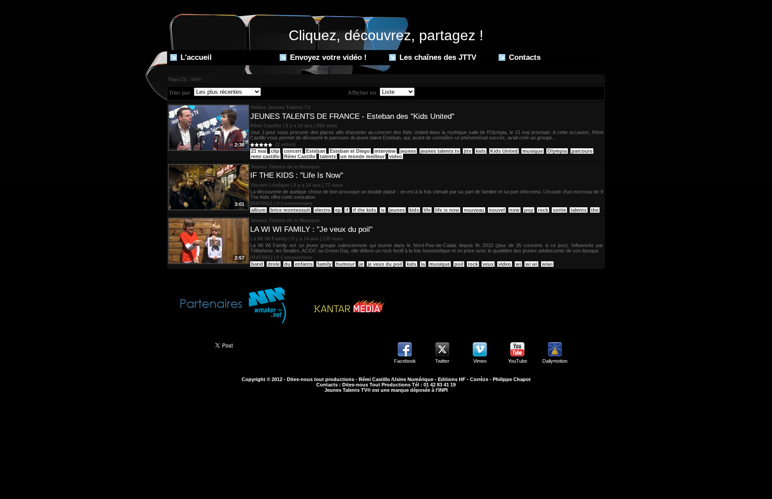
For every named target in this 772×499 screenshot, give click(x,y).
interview (385, 151)
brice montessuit (290, 210)
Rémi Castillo (299, 156)
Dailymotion (554, 361)
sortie (559, 210)
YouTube (517, 361)
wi (518, 264)
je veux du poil (385, 264)
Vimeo (480, 361)
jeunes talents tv (439, 151)
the (595, 210)
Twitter (442, 361)
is (383, 210)
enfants (304, 264)
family (324, 264)
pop (528, 210)
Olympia (557, 151)
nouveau (474, 210)
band (257, 264)
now (514, 210)
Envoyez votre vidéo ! (327, 57)
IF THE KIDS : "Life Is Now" (296, 175)
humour (345, 264)
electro (323, 210)
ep (338, 210)
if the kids (364, 210)
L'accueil (195, 57)
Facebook (405, 361)
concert (293, 151)
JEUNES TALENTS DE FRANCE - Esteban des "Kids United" (352, 116)
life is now (447, 210)
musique (532, 151)
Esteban (315, 151)
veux (488, 264)
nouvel (497, 210)
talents (328, 156)
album (258, 210)
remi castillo (265, 156)
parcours (581, 151)
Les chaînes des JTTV (436, 57)
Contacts (524, 57)
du (287, 264)
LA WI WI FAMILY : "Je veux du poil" (311, 229)
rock (543, 210)
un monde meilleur (362, 156)
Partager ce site (187, 344)
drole (274, 264)
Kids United (504, 151)
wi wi (531, 264)
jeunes (408, 151)
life (427, 210)
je (361, 264)
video (395, 156)
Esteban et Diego (350, 151)
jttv (467, 151)
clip (275, 151)
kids (481, 151)
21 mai (258, 151)
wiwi (547, 264)
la (423, 264)
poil (458, 264)
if (346, 210)
